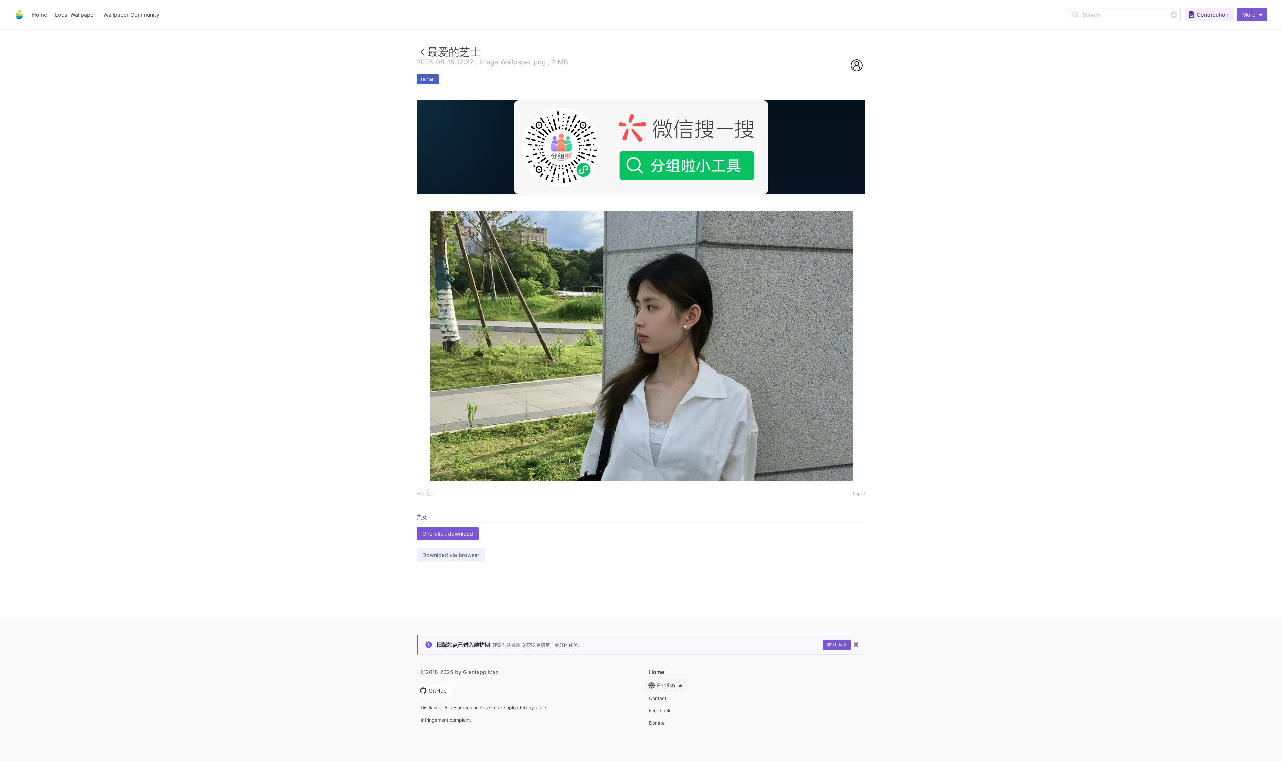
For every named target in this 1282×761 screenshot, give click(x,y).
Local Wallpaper (75, 14)
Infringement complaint (446, 720)
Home (39, 14)
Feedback (660, 710)
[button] (1252, 14)
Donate (657, 723)
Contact (657, 698)
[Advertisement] (641, 242)
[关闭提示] (856, 644)
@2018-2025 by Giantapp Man (460, 672)
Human (427, 79)
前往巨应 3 (837, 644)
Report (859, 493)
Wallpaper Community (131, 14)
